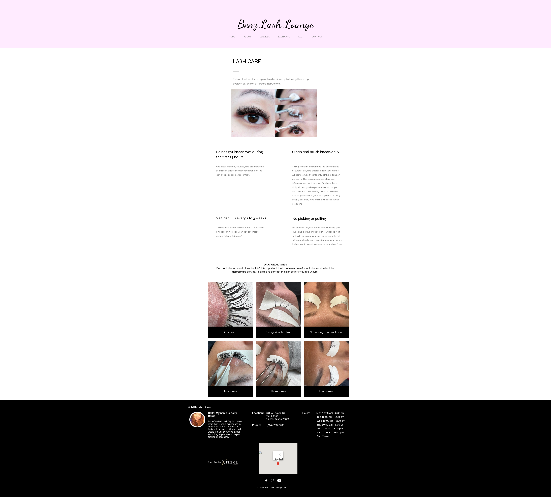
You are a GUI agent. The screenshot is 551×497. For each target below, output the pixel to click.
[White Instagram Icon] (272, 480)
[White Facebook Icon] (266, 480)
